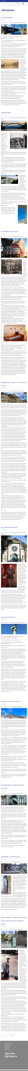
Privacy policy (7, 1049)
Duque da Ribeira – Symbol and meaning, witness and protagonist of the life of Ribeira (13, 921)
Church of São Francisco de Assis (11, 701)
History (19, 22)
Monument (23, 22)
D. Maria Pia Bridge (7, 17)
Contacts (7, 1048)
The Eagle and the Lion (8, 617)
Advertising (7, 1046)
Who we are (7, 1045)
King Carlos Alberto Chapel (9, 527)
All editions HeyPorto (9, 1043)
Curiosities (15, 117)
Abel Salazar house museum (9, 231)
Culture (11, 22)
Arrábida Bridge (6, 112)
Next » (11, 1035)
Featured (16, 22)
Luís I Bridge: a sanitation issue (10, 857)
